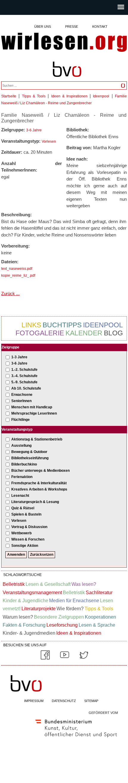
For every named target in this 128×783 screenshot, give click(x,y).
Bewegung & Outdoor (29, 452)
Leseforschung (62, 625)
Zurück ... (10, 293)
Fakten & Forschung (24, 625)
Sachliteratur (99, 592)
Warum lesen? (18, 616)
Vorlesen (49, 141)
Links (31, 325)
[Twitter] (83, 658)
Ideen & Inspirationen (69, 96)
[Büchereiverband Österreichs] (67, 79)
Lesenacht (20, 496)
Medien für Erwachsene (74, 600)
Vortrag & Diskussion (29, 527)
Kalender (83, 333)
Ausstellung (21, 445)
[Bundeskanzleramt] (76, 738)
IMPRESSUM (33, 701)
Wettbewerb (21, 533)
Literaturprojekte (38, 608)
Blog (113, 333)
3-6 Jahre (34, 130)
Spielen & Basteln (26, 514)
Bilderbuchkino (24, 464)
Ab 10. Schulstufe (26, 388)
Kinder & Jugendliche (25, 600)
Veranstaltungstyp (16, 429)
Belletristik (14, 584)
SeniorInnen (21, 401)
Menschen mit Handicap (31, 407)
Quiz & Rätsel (22, 508)
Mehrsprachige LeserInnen (34, 413)
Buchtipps (62, 325)
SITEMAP (91, 701)
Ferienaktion (21, 477)
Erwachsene (21, 395)
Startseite (8, 96)
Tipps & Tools (34, 96)
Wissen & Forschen (27, 539)
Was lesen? (83, 584)
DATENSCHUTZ (64, 701)
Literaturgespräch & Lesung (35, 502)
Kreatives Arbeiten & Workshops (39, 489)
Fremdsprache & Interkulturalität (39, 483)
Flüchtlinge (20, 420)
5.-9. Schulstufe (24, 382)
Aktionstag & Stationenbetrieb (36, 439)
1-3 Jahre (19, 357)
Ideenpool (101, 96)
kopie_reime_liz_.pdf (18, 275)
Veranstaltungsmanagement (32, 592)
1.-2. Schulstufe (24, 370)
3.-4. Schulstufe (24, 376)
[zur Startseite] (64, 43)
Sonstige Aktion (24, 546)
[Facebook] (45, 658)
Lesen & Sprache (97, 625)
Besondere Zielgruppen (59, 616)
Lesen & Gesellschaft (48, 584)
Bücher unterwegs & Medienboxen (40, 470)
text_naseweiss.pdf (16, 269)
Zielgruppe (10, 347)
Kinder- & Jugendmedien (29, 633)
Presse (71, 26)
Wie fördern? (70, 608)
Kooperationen (100, 616)
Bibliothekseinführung (30, 458)
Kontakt (99, 26)
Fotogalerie (39, 333)
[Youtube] (64, 658)
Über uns (42, 26)
